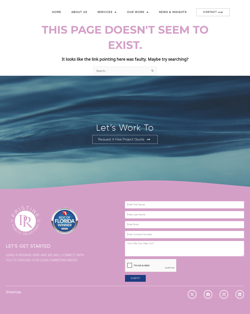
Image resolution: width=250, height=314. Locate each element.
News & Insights (173, 12)
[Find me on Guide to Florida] (64, 220)
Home (56, 12)
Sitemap (13, 292)
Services (104, 12)
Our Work (135, 12)
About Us (79, 12)
